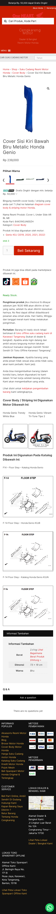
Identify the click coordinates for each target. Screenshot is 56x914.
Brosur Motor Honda (12, 743)
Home (6, 69)
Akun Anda (38, 8)
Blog (3, 740)
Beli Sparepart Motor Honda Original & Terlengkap (12, 774)
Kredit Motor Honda (12, 764)
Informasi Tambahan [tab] (18, 633)
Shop (14, 69)
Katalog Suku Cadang (13, 760)
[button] (4, 50)
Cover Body (18, 72)
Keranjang (51, 8)
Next (48, 179)
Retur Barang (8, 813)
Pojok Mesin (8, 767)
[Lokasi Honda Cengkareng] (41, 808)
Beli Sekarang (29, 251)
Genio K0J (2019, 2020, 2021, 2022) (25, 234)
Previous (3, 179)
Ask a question (28, 697)
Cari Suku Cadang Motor (14, 57)
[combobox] (28, 21)
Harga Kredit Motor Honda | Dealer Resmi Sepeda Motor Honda (28, 15)
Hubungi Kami (9, 802)
